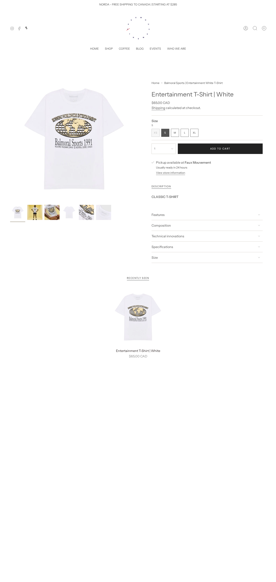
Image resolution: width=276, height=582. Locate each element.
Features (158, 215)
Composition (161, 225)
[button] (109, 49)
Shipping (158, 108)
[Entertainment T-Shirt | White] (138, 317)
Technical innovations (168, 236)
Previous (10, 139)
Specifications (162, 247)
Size (155, 257)
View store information (170, 173)
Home (155, 83)
